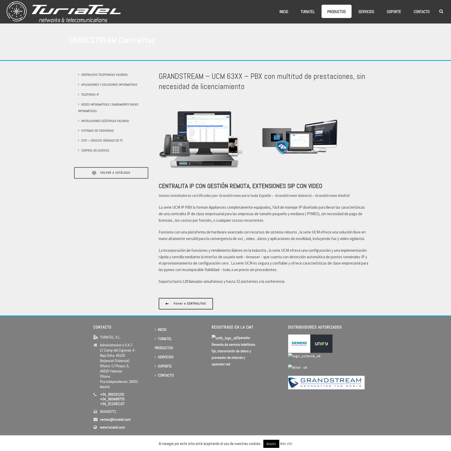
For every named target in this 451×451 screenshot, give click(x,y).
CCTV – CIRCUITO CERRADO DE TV (102, 140)
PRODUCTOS (336, 11)
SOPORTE (394, 11)
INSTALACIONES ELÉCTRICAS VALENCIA (105, 121)
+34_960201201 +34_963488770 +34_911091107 (112, 399)
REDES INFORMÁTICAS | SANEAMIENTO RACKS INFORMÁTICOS (108, 107)
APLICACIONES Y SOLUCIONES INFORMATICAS (109, 85)
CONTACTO (422, 11)
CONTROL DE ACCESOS (95, 150)
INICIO (284, 11)
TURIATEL (308, 11)
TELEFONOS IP (90, 94)
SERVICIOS (366, 11)
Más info (286, 443)
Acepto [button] (271, 444)
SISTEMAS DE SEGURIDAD (97, 130)
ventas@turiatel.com (115, 419)
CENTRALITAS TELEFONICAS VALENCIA (104, 75)
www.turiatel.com (112, 427)
